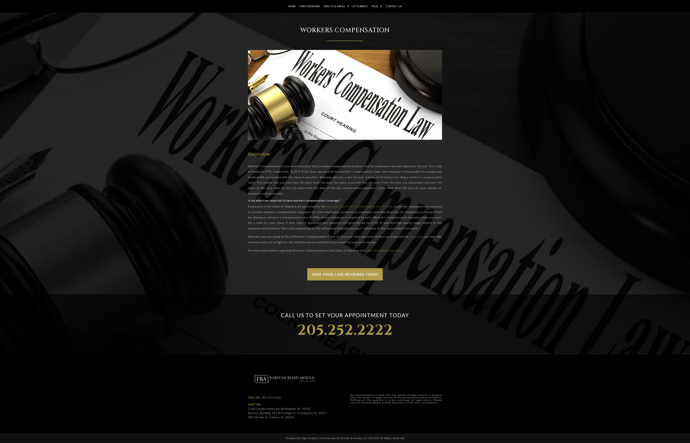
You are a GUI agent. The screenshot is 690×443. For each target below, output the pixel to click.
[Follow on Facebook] (422, 371)
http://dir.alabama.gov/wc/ (384, 250)
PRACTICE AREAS (334, 6)
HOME (292, 6)
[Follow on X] (430, 371)
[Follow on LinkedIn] (438, 371)
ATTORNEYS (360, 6)
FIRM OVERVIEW (310, 6)
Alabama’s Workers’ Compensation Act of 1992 (359, 206)
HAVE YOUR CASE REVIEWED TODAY (345, 274)
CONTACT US (394, 6)
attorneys (416, 236)
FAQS (375, 6)
